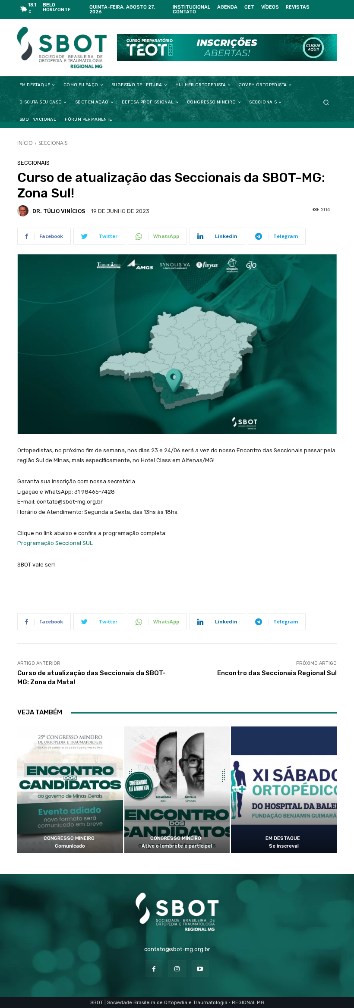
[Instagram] (176, 968)
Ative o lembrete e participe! (177, 846)
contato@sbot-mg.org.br (177, 949)
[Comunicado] (70, 789)
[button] (326, 102)
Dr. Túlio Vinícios (58, 211)
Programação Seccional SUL (55, 543)
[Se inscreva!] (284, 789)
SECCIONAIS (52, 143)
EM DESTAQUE (283, 838)
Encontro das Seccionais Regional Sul (277, 673)
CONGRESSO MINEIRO (69, 838)
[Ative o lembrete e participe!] (177, 789)
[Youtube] (200, 968)
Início (25, 143)
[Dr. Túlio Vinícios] (24, 210)
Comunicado (70, 846)
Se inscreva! (284, 846)
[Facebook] (153, 968)
